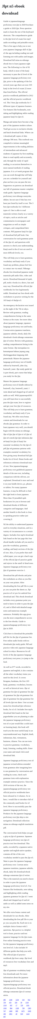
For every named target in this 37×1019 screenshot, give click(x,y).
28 (16, 1014)
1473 (22, 1011)
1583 (29, 1008)
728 (23, 1008)
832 (29, 1000)
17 (16, 1005)
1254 (17, 1000)
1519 (5, 1005)
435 (10, 1002)
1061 (10, 1014)
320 (16, 1002)
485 (4, 1000)
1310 (27, 1002)
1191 (27, 1005)
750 (4, 1002)
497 (4, 1017)
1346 (10, 1000)
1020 (29, 1011)
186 (4, 1014)
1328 (17, 1008)
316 (23, 1000)
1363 (5, 1008)
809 (17, 1011)
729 (22, 1005)
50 (21, 1002)
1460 (10, 1011)
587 (11, 1005)
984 (11, 1008)
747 (4, 1011)
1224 (27, 1014)
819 (22, 1014)
